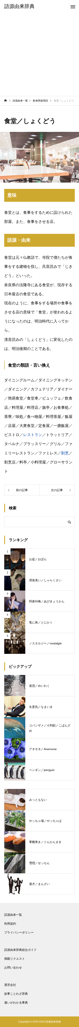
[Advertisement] (39, 54)
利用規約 (10, 923)
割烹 (65, 453)
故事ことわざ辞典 (16, 993)
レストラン (32, 435)
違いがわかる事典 (16, 1002)
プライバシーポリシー (19, 932)
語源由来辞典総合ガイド (20, 949)
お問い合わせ (13, 967)
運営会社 (10, 984)
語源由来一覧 (13, 914)
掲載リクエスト (14, 958)
